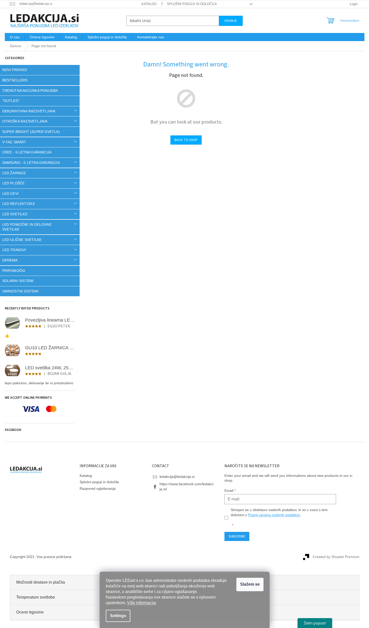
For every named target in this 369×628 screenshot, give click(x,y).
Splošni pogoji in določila (192, 4)
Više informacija (141, 603)
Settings (118, 616)
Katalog (149, 4)
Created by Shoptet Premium (336, 556)
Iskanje (230, 20)
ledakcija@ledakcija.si (177, 477)
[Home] (15, 46)
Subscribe (237, 536)
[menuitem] (15, 37)
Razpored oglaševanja (98, 488)
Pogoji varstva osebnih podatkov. (274, 515)
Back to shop (186, 140)
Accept (249, 584)
